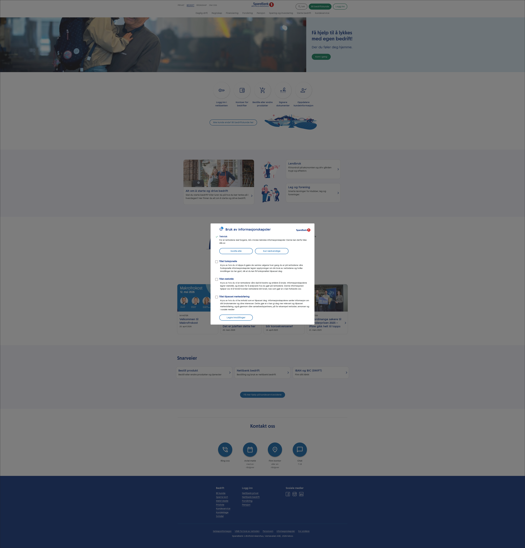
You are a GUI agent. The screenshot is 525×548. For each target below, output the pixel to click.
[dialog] (262, 274)
